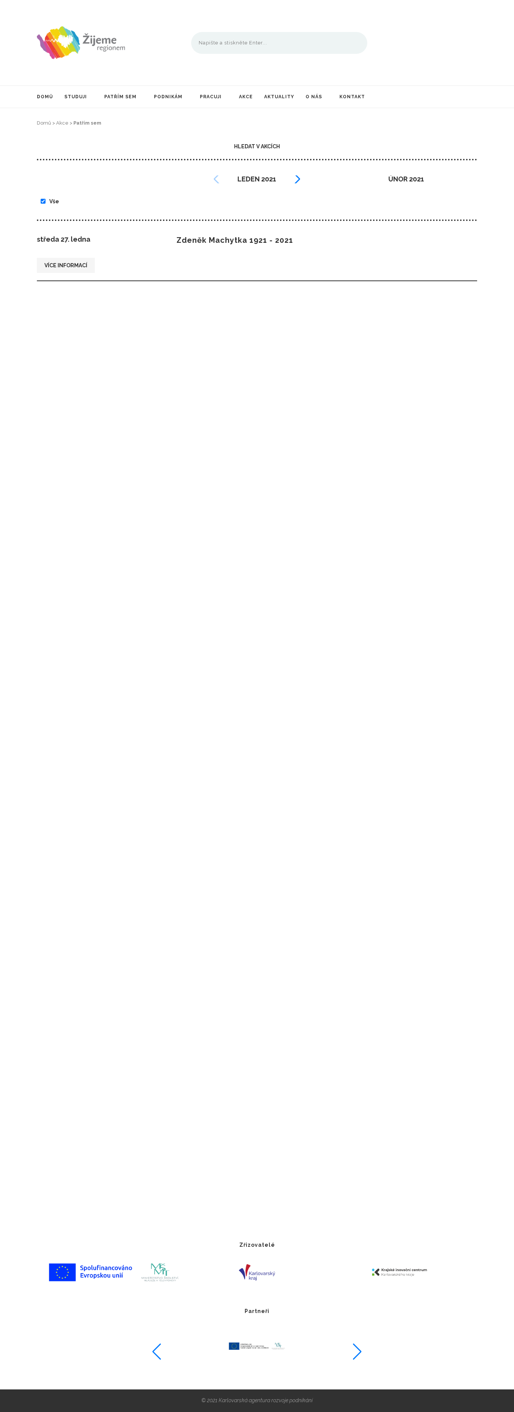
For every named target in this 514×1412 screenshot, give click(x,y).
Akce (246, 96)
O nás (314, 96)
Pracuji (211, 96)
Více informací (65, 265)
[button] (296, 179)
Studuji (75, 96)
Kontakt (352, 96)
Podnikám (168, 96)
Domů (45, 96)
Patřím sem (120, 96)
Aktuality (279, 96)
